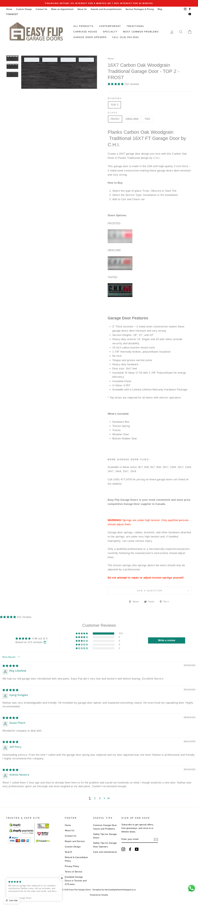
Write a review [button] (166, 640)
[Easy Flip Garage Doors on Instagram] (123, 849)
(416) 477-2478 (122, 479)
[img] (10, 665)
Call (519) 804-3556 (125, 37)
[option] (99, 3)
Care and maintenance (105, 852)
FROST (115, 119)
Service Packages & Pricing (139, 9)
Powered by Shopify (99, 895)
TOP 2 (114, 104)
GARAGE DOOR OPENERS (90, 37)
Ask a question (149, 590)
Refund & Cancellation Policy (76, 859)
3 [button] (99, 798)
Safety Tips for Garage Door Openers (105, 845)
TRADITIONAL (135, 26)
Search (68, 852)
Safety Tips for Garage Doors (105, 836)
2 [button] (94, 798)
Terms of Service (73, 871)
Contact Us (41, 9)
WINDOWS (115, 98)
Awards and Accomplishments (106, 9)
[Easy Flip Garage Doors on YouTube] (137, 849)
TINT (147, 119)
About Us (82, 9)
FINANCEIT (12, 14)
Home (9, 9)
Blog (160, 9)
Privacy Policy (72, 866)
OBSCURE (132, 119)
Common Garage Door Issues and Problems (105, 827)
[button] (116, 84)
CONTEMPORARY (110, 26)
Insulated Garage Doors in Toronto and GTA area (76, 880)
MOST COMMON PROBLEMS (141, 32)
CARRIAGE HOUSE (85, 32)
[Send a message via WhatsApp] (191, 888)
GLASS (112, 113)
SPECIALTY (110, 32)
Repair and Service (75, 841)
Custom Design (24, 9)
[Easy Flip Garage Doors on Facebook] (130, 849)
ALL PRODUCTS (83, 26)
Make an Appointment (62, 9)
